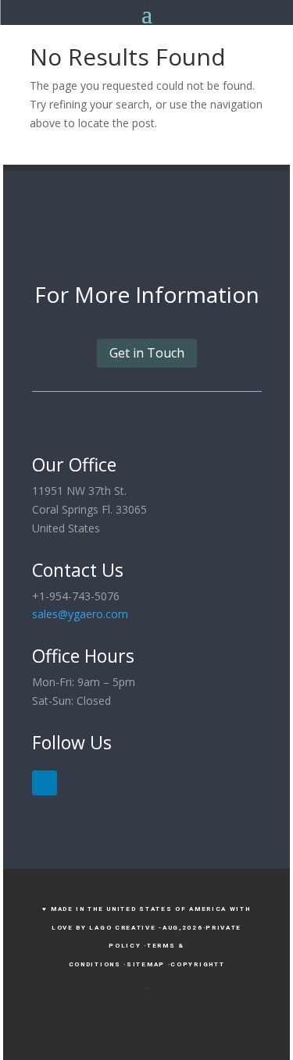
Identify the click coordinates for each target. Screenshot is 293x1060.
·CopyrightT (196, 964)
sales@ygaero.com (80, 613)
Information (197, 294)
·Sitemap (144, 964)
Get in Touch (146, 352)
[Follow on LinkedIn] (44, 782)
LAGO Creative (122, 927)
